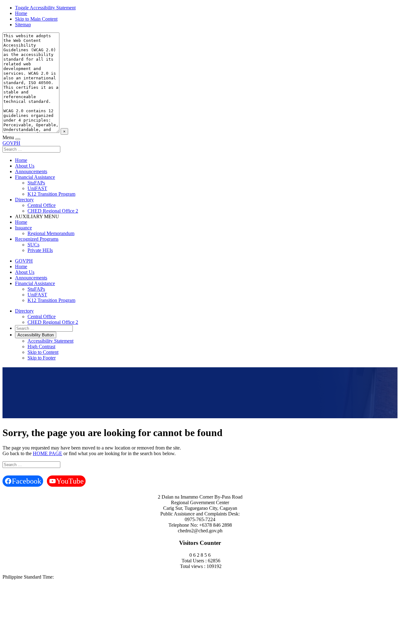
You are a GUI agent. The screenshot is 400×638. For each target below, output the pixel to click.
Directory (24, 199)
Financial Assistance (35, 177)
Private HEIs (40, 250)
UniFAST (37, 188)
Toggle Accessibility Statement (45, 7)
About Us (24, 165)
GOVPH (11, 143)
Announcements (31, 171)
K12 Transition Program (51, 194)
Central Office (42, 205)
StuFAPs (36, 182)
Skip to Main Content (36, 19)
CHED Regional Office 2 (53, 211)
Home (21, 13)
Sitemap (23, 24)
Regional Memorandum (51, 233)
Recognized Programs (36, 239)
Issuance (23, 227)
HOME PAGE (47, 453)
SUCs (33, 244)
